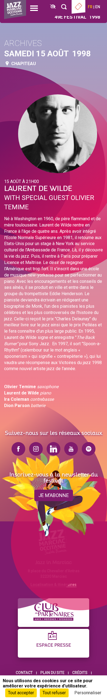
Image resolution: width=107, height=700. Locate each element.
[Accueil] (15, 9)
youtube (71, 449)
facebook (18, 449)
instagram (36, 449)
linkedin (53, 449)
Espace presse (53, 645)
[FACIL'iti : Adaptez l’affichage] (52, 6)
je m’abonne (53, 495)
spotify (88, 449)
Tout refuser (54, 692)
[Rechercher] (64, 7)
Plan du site (52, 672)
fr (90, 7)
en (97, 7)
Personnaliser (87, 692)
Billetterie (78, 7)
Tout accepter (21, 692)
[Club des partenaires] (53, 612)
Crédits (80, 672)
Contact (24, 672)
